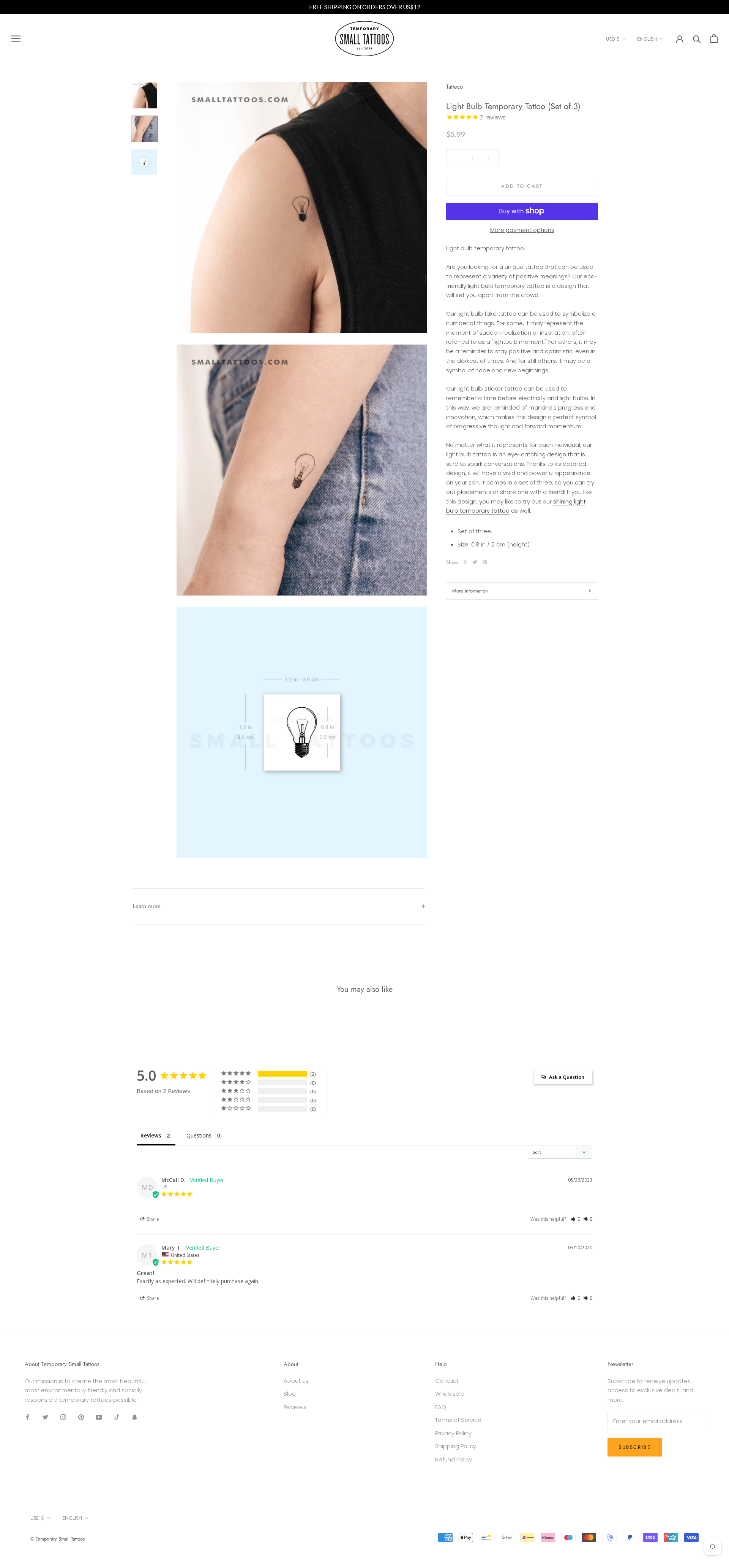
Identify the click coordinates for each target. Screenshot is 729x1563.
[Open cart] (714, 38)
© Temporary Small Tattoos (57, 1538)
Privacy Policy (453, 1433)
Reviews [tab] (150, 1135)
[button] (575, 1219)
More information (470, 590)
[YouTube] (99, 1417)
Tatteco (454, 87)
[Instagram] (63, 1417)
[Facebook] (465, 562)
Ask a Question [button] (566, 1077)
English (647, 39)
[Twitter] (475, 562)
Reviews (295, 1407)
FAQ (440, 1407)
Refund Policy (453, 1459)
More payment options (522, 229)
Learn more (147, 906)
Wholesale (449, 1394)
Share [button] (152, 1219)
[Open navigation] (16, 38)
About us (296, 1381)
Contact (447, 1381)
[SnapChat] (134, 1417)
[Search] (697, 39)
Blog (290, 1394)
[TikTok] (117, 1417)
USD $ (613, 39)
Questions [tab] (198, 1135)
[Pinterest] (485, 562)
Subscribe (635, 1447)
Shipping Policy (455, 1446)
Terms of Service (458, 1420)
